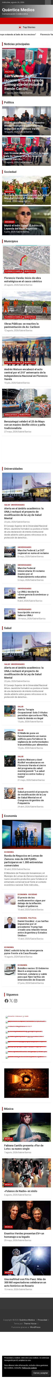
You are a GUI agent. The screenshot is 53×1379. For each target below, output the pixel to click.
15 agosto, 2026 (11, 162)
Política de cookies (29, 1368)
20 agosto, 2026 (11, 285)
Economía (10, 816)
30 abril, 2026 (10, 869)
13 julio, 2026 (23, 722)
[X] (11, 1001)
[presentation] (45, 44)
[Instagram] (15, 1001)
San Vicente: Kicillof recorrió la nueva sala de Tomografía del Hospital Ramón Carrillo (26, 156)
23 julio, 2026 (10, 522)
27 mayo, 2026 (10, 432)
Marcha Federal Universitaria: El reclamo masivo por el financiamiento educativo (32, 572)
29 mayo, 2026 (10, 1240)
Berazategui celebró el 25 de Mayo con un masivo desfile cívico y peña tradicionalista (24, 425)
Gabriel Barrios (25, 93)
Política (9, 102)
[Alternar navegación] (5, 21)
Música (8, 1108)
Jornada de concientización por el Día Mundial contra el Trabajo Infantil (26, 197)
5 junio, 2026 (9, 232)
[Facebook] (6, 1001)
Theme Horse (30, 1323)
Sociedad (10, 172)
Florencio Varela (13, 76)
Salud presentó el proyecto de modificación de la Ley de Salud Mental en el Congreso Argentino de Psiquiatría (33, 797)
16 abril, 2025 (24, 909)
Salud (7, 505)
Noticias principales (17, 44)
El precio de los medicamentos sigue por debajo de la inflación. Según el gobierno (32, 902)
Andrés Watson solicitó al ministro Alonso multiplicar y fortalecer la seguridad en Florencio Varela (24, 125)
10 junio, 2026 (10, 201)
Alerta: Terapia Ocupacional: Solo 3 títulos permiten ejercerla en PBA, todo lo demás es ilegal (33, 714)
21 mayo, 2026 (24, 780)
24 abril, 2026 (24, 807)
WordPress (35, 1327)
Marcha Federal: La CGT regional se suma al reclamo (33, 552)
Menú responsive (48, 2)
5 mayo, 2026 (24, 580)
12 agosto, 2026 (11, 93)
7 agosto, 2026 (10, 1152)
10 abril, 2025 (24, 939)
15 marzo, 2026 (11, 1289)
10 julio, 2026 (10, 383)
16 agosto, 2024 (11, 957)
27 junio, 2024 (24, 983)
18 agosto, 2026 (11, 132)
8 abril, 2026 (23, 601)
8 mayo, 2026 (24, 556)
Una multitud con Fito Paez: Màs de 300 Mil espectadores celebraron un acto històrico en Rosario (25, 1282)
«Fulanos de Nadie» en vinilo (20, 1191)
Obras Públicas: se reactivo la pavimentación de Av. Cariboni (26, 84)
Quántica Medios (18, 9)
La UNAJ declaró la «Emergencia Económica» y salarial (33, 594)
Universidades (13, 468)
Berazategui (11, 415)
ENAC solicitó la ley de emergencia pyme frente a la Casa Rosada (23, 952)
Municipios (29, 76)
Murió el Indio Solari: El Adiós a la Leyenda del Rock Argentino (23, 227)
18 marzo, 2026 (25, 619)
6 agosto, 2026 (10, 1195)
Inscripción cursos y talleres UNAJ (29, 614)
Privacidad (42, 1320)
